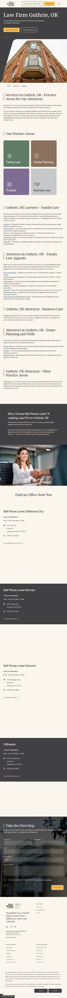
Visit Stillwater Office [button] (10, 776)
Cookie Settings (7, 996)
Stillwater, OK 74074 (14, 764)
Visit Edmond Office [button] (10, 697)
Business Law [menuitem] (10, 959)
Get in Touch (57, 887)
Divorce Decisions (9, 273)
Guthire (24, 86)
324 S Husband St (13, 758)
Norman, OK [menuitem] (39, 950)
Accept (41, 990)
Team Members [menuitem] (40, 910)
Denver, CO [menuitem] (39, 959)
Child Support (8, 281)
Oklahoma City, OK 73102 (16, 531)
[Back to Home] (11, 4)
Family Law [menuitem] (9, 947)
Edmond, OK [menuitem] (39, 953)
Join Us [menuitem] (38, 913)
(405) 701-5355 (12, 536)
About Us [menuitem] (38, 907)
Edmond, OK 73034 (14, 686)
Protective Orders (10, 237)
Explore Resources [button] (29, 30)
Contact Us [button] (49, 4)
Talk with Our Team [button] (11, 30)
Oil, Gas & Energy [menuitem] (11, 962)
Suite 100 (10, 683)
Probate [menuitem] (8, 953)
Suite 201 (10, 528)
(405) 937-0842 (13, 769)
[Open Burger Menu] (59, 3)
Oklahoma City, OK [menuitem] (41, 947)
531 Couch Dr (11, 525)
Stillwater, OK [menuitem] (40, 956)
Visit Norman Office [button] (10, 619)
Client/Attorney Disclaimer (43, 880)
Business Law (8, 315)
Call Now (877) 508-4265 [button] (32, 4)
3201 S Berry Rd (12, 604)
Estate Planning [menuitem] (10, 950)
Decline (55, 990)
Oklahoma (16, 86)
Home (9, 86)
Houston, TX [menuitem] (39, 962)
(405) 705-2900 (13, 690)
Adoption (6, 224)
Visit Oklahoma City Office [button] (12, 543)
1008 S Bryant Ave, (14, 680)
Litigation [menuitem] (9, 956)
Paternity (6, 242)
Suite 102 (10, 761)
